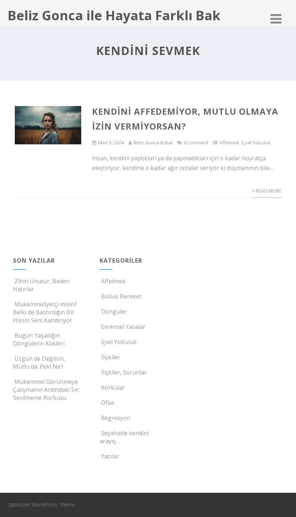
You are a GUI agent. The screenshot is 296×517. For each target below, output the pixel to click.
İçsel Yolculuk (256, 142)
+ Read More (267, 190)
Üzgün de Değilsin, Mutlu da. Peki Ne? (39, 362)
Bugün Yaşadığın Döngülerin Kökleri (39, 339)
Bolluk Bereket (121, 296)
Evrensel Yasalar (123, 327)
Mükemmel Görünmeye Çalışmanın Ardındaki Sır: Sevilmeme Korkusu (46, 390)
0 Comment (196, 142)
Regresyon (115, 418)
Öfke (107, 403)
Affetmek (229, 142)
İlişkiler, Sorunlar (124, 372)
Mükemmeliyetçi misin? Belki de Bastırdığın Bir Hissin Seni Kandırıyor (45, 312)
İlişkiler (110, 357)
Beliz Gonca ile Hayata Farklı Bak (114, 15)
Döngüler (114, 311)
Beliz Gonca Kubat (153, 142)
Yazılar (110, 456)
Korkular (113, 387)
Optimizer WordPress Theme (41, 504)
